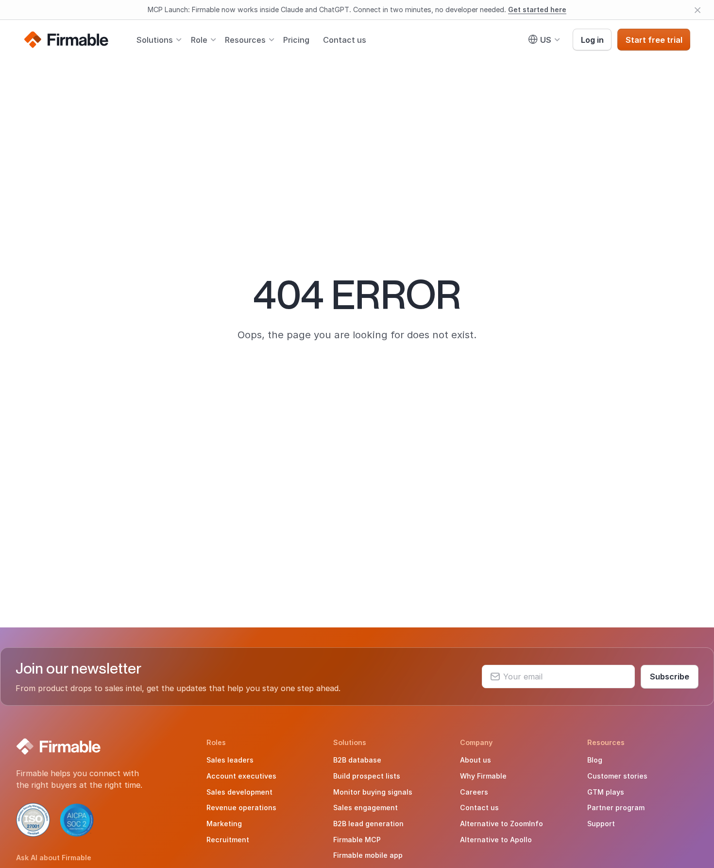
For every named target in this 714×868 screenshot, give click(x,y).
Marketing (224, 823)
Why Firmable (483, 776)
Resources (245, 39)
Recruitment (227, 839)
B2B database (357, 760)
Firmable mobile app (368, 855)
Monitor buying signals (372, 792)
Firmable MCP (357, 839)
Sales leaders (230, 760)
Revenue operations (241, 807)
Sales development (239, 792)
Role (199, 39)
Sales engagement (365, 807)
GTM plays (605, 792)
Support (601, 823)
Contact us (344, 39)
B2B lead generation (368, 823)
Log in (592, 39)
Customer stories (617, 776)
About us (475, 760)
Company (476, 742)
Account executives (241, 776)
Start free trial (654, 39)
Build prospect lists (366, 776)
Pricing (296, 39)
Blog (594, 760)
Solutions (154, 39)
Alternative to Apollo (496, 839)
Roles (216, 742)
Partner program (616, 807)
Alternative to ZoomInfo (501, 823)
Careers (474, 792)
